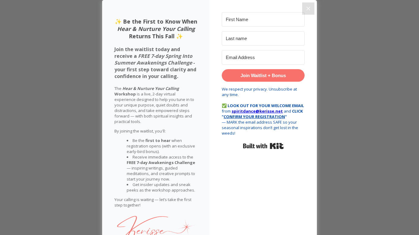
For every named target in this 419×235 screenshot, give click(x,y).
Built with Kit (263, 145)
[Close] (308, 8)
